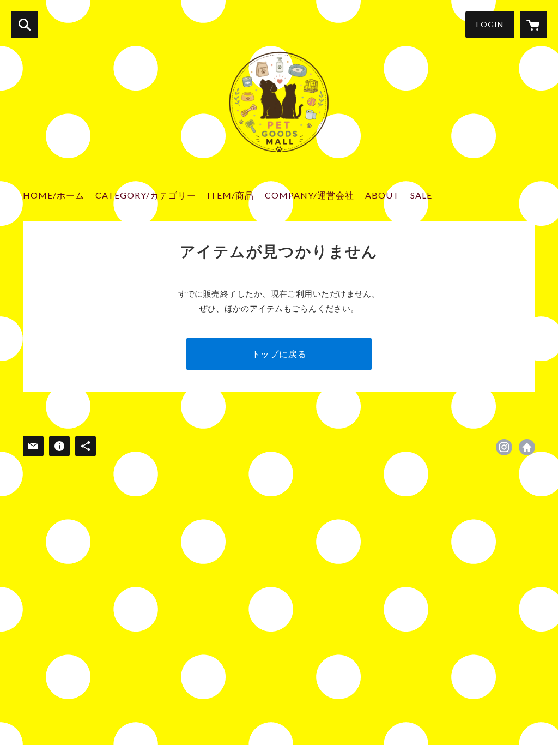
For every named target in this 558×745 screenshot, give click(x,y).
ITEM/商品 (230, 195)
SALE (421, 195)
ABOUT (382, 195)
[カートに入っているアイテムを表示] (533, 24)
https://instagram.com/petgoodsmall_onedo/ (504, 447)
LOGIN (490, 24)
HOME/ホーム (53, 195)
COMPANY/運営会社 (309, 195)
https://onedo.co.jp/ (527, 447)
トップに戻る (279, 354)
